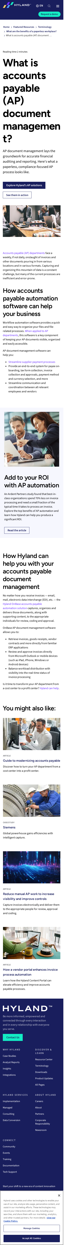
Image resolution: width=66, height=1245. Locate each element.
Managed (7, 1107)
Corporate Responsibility (42, 1122)
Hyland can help (49, 688)
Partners (39, 1114)
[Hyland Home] (17, 5)
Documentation (11, 1165)
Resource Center (43, 1059)
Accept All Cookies (31, 1238)
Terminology (42, 1066)
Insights (7, 1068)
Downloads (41, 1072)
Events (6, 1153)
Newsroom (41, 1130)
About (38, 1107)
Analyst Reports (11, 1062)
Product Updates (44, 1078)
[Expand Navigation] (58, 6)
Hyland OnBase (12, 604)
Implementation (11, 1101)
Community (9, 1146)
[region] (31, 1218)
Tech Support (10, 1172)
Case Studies (9, 1056)
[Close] (59, 1195)
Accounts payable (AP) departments (24, 253)
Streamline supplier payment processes (31, 362)
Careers (39, 1101)
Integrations (9, 1075)
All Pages (40, 1085)
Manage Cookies (31, 1228)
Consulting (8, 1114)
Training (7, 1159)
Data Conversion (11, 1120)
